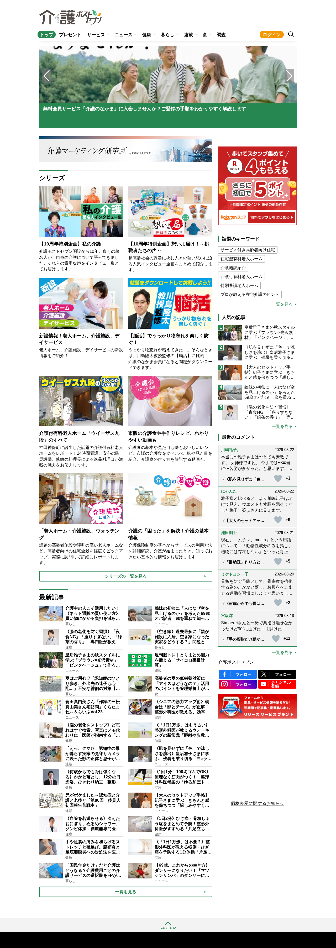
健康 (146, 34)
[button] (289, 76)
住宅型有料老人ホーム (241, 258)
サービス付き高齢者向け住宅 (247, 250)
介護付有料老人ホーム (241, 276)
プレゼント (70, 34)
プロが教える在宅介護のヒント (249, 294)
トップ (46, 34)
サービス (96, 34)
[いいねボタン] (278, 478)
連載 (188, 34)
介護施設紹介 (233, 267)
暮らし (167, 34)
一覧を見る (282, 304)
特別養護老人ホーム (239, 285)
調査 (221, 34)
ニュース (124, 34)
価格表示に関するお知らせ (257, 803)
